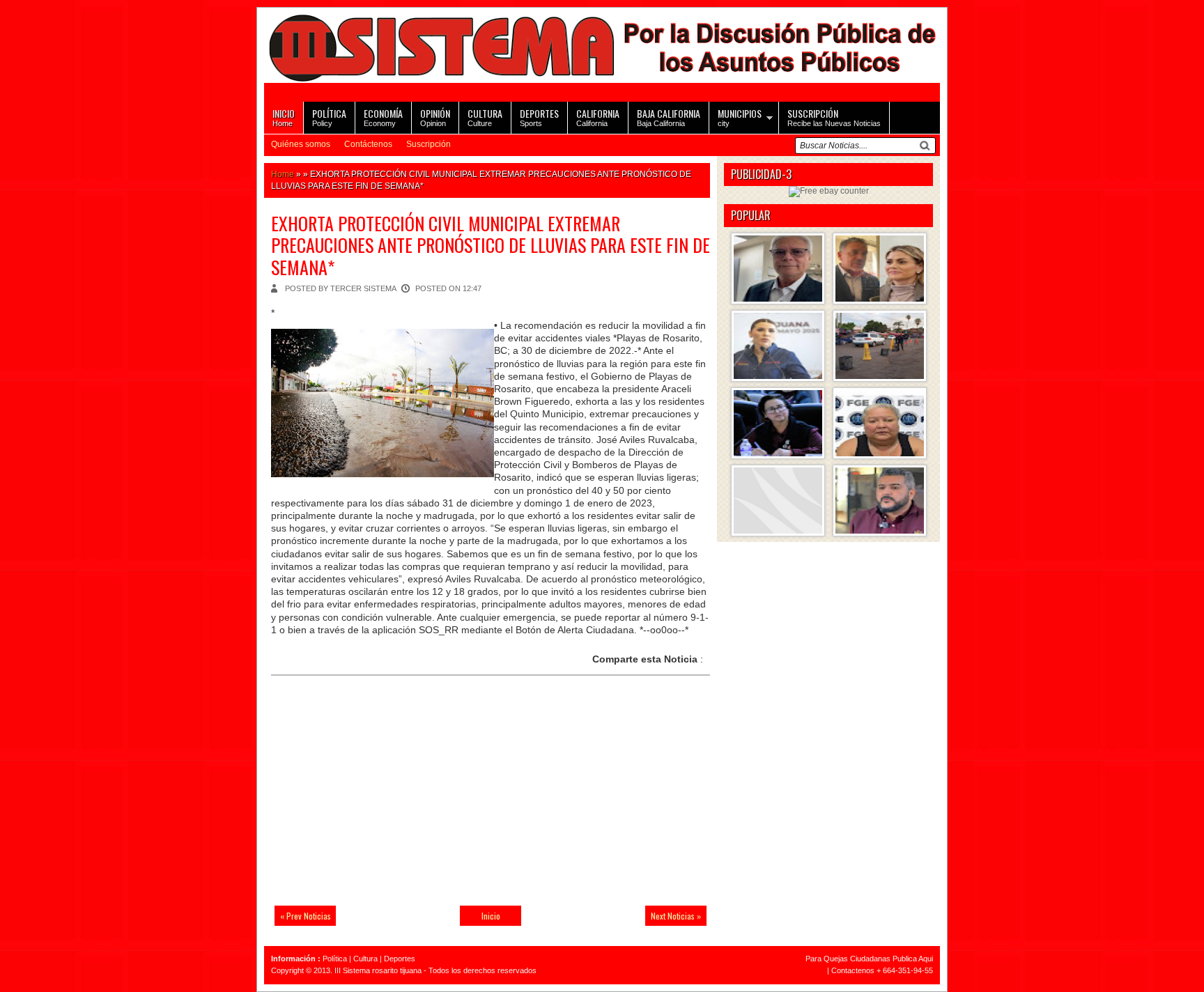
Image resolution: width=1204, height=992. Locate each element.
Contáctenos (368, 144)
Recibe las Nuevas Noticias (834, 116)
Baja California (668, 116)
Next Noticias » (676, 916)
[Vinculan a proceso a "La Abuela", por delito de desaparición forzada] (879, 423)
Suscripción (428, 144)
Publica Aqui (911, 958)
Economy (383, 116)
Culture (485, 116)
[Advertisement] (368, 799)
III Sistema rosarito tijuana (378, 970)
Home (283, 116)
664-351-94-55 (908, 970)
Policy (329, 116)
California (597, 116)
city (740, 116)
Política (335, 958)
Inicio (490, 916)
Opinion (435, 116)
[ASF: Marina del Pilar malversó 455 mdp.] (778, 346)
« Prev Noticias (305, 916)
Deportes (399, 958)
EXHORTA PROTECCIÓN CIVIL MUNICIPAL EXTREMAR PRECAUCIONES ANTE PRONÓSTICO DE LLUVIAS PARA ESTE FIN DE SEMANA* (490, 245)
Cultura (365, 958)
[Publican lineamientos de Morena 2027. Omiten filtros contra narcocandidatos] (879, 500)
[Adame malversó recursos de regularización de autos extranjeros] (778, 423)
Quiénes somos (300, 144)
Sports (539, 116)
